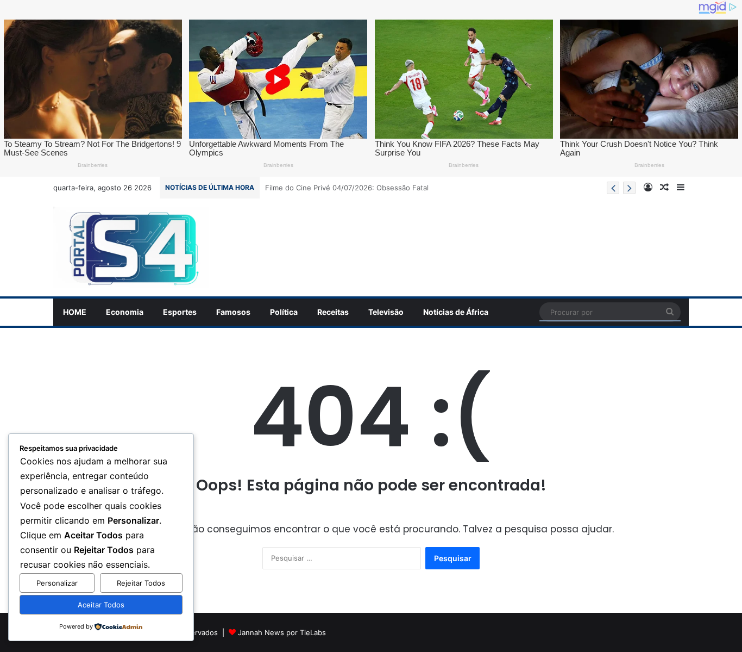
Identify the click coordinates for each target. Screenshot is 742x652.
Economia (124, 311)
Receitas (333, 311)
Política (284, 311)
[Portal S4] (131, 247)
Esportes (180, 311)
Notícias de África (455, 311)
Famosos (233, 311)
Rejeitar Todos (141, 583)
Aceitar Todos (101, 604)
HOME (74, 311)
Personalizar (57, 583)
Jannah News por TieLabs (282, 632)
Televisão (386, 311)
